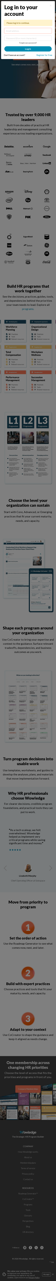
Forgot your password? (28, 43)
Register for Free (44, 55)
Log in (28, 49)
